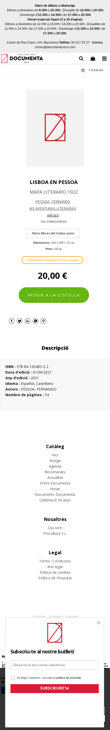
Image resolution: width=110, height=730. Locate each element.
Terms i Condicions (55, 561)
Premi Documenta (55, 483)
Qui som (55, 527)
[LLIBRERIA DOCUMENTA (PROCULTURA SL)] (22, 59)
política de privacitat (68, 677)
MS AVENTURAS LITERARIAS (52, 209)
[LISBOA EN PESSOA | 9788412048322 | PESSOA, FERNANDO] (55, 128)
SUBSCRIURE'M (54, 689)
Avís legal (55, 566)
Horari (55, 488)
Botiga (55, 460)
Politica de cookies (55, 572)
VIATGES (53, 215)
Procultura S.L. (55, 533)
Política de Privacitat (55, 577)
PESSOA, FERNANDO (53, 202)
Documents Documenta (55, 494)
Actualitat (55, 477)
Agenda (55, 466)
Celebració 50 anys (55, 500)
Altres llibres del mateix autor (53, 233)
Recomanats (55, 471)
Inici (55, 455)
